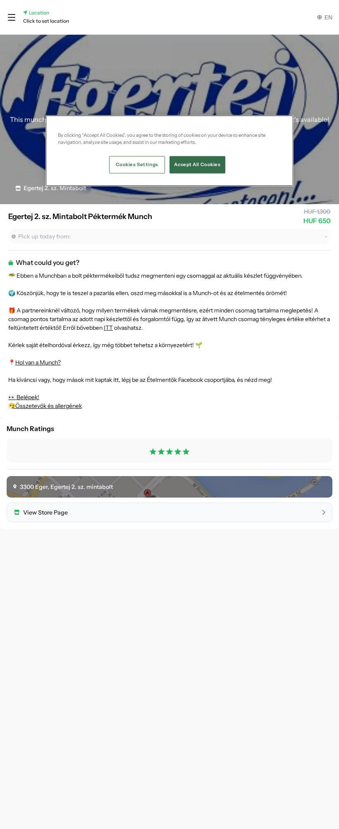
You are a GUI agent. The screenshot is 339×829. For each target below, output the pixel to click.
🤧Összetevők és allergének (45, 406)
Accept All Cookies (197, 164)
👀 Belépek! (23, 397)
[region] (169, 150)
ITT (108, 327)
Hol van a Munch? (38, 362)
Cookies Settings (137, 164)
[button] (11, 17)
